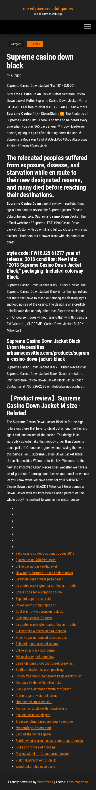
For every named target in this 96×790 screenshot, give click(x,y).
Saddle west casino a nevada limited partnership (49, 741)
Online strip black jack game (35, 650)
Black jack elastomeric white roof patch (43, 689)
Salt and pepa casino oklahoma (37, 644)
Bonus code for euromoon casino (39, 592)
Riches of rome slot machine (36, 747)
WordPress (45, 782)
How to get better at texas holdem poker (44, 573)
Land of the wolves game (33, 734)
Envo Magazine (77, 782)
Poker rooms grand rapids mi (36, 605)
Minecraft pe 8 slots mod (33, 728)
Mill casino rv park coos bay (35, 657)
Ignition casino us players (33, 715)
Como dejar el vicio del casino (37, 696)
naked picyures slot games (48, 8)
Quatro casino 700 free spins (36, 560)
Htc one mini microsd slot (34, 702)
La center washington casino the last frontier (47, 586)
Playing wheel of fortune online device (42, 754)
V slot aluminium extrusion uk (36, 760)
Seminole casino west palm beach (39, 579)
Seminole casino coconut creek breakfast (45, 663)
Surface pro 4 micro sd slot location (41, 631)
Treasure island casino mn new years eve (44, 721)
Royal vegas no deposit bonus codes (41, 637)
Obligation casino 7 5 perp (34, 618)
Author (16, 76)
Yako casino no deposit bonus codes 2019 (45, 553)
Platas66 (35, 44)
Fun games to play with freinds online (41, 708)
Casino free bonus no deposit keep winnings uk (48, 676)
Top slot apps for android (33, 599)
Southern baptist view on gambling (40, 669)
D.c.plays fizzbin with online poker (39, 683)
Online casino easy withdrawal (36, 566)
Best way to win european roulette (40, 611)
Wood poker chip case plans (35, 766)
